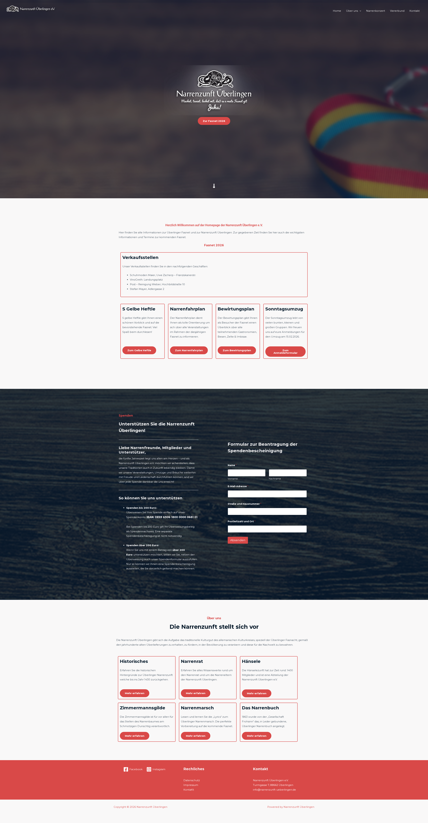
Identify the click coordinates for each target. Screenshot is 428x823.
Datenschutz (191, 780)
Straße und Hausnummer (244, 504)
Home (337, 10)
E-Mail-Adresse (238, 486)
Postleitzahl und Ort (241, 521)
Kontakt (414, 10)
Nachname (275, 478)
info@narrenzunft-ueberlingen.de (274, 789)
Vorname (233, 478)
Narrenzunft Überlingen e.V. (270, 780)
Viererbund (397, 10)
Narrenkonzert (375, 10)
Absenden (237, 540)
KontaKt (188, 789)
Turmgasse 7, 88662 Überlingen (273, 785)
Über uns (352, 10)
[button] (359, 11)
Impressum (190, 785)
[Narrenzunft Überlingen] (31, 10)
